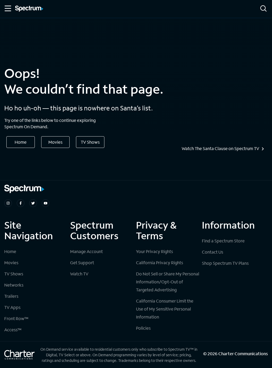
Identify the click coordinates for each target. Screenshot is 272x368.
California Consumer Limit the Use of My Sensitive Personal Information (164, 309)
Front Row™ (16, 318)
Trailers (11, 296)
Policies (143, 328)
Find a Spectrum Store (223, 240)
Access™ (13, 329)
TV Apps (12, 307)
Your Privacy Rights (154, 251)
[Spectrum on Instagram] (8, 203)
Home (21, 142)
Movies (55, 142)
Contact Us (212, 252)
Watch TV (79, 273)
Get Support (82, 262)
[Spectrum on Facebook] (20, 203)
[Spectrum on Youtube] (45, 203)
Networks (13, 285)
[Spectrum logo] (29, 9)
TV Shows (90, 142)
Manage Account (86, 251)
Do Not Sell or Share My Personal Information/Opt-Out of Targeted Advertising (167, 281)
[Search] (263, 9)
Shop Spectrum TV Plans (225, 263)
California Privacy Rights (159, 262)
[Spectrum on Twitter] (33, 203)
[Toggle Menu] (7, 8)
